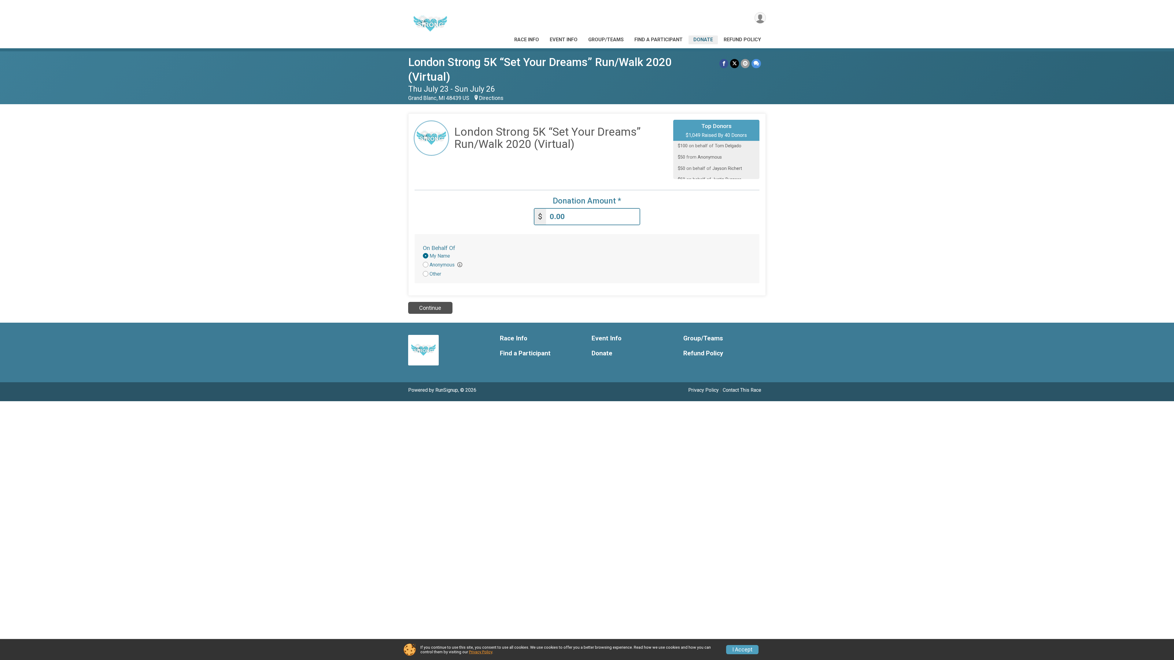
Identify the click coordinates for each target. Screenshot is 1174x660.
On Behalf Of (439, 248)
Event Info (564, 39)
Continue (430, 308)
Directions (491, 98)
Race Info (526, 39)
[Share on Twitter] (734, 63)
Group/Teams (606, 39)
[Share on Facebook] (723, 63)
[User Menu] (760, 18)
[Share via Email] (745, 63)
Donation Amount (587, 200)
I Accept (742, 650)
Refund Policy (742, 39)
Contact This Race (742, 390)
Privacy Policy (703, 390)
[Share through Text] (756, 63)
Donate (703, 39)
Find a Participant (658, 39)
